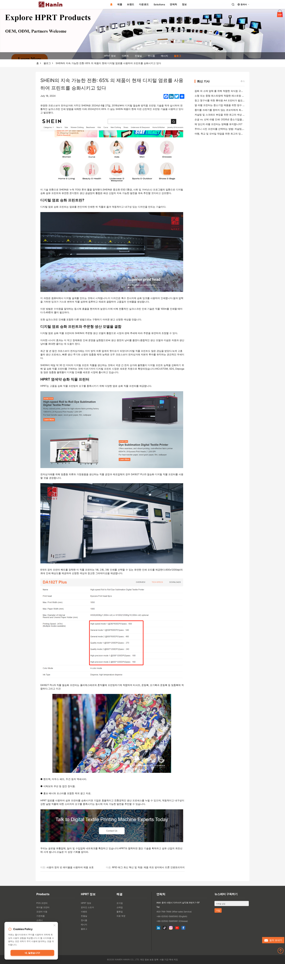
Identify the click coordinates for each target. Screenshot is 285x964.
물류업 (120, 911)
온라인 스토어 (87, 907)
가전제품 (40, 916)
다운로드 (144, 4)
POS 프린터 (42, 903)
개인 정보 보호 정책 (149, 959)
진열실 (138, 55)
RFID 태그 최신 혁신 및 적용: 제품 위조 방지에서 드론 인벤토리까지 (148, 867)
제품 (119, 4)
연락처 (173, 4)
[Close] (54, 925)
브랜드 (130, 4)
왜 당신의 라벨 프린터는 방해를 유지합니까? (218, 124)
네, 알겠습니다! (32, 952)
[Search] (233, 4)
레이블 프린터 (42, 907)
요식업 (120, 903)
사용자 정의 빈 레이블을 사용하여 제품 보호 (70, 867)
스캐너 (39, 920)
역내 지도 (173, 959)
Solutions (159, 4)
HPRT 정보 (110, 55)
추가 (242, 81)
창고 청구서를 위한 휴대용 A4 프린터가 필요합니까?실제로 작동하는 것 (233, 100)
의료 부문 (121, 916)
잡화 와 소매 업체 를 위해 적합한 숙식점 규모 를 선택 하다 (226, 90)
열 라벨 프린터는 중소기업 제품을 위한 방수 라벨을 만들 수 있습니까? (232, 105)
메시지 (164, 55)
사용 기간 (164, 959)
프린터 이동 (41, 911)
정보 (184, 4)
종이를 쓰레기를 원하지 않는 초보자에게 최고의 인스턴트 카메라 (229, 109)
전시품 (151, 55)
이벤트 (125, 55)
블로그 (177, 55)
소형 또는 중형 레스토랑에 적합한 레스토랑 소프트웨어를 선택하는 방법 (233, 95)
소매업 (120, 907)
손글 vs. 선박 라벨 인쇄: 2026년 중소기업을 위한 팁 (223, 119)
